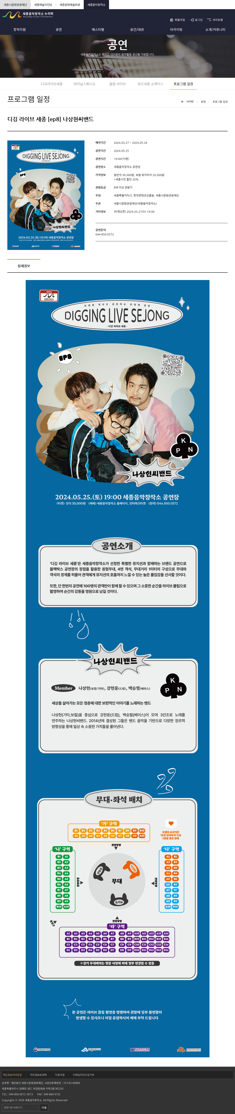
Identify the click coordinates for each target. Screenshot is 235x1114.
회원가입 (180, 20)
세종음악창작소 (96, 4)
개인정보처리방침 (12, 1075)
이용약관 (60, 1075)
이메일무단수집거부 (83, 1075)
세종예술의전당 (43, 4)
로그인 (199, 20)
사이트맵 (218, 20)
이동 (44, 1107)
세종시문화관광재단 (15, 4)
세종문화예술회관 (69, 4)
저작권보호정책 (38, 1075)
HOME (190, 101)
